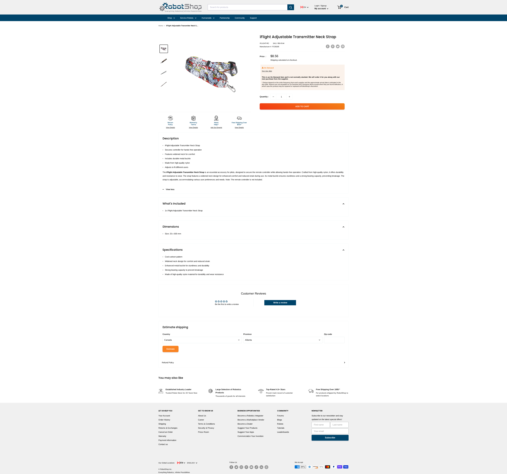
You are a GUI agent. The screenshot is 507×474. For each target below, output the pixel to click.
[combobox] (247, 7)
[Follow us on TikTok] (256, 467)
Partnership (225, 18)
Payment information (167, 440)
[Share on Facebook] (328, 46)
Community (240, 18)
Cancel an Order (165, 432)
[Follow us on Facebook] (231, 467)
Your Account (164, 416)
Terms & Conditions (206, 424)
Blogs (279, 420)
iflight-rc (264, 43)
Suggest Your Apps (246, 432)
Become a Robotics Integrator (250, 416)
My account (320, 8)
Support (253, 18)
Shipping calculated (278, 60)
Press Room (203, 432)
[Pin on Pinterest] (333, 46)
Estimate (170, 349)
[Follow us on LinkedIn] (261, 467)
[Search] (290, 7)
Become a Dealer (245, 424)
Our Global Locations (166, 463)
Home (160, 26)
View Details (170, 127)
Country (166, 334)
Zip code (328, 334)
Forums (280, 416)
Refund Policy (168, 362)
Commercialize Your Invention (250, 436)
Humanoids (207, 18)
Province (247, 334)
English (191, 463)
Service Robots (187, 18)
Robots (280, 424)
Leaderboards (283, 432)
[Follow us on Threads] (266, 467)
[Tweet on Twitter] (338, 46)
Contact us (163, 444)
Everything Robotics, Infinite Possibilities (174, 472)
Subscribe (330, 438)
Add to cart (302, 106)
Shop (169, 18)
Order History (164, 420)
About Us (202, 416)
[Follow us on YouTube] (251, 467)
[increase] (289, 96)
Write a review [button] (280, 302)
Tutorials (280, 428)
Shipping (162, 424)
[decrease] (273, 96)
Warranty (162, 436)
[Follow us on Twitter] (236, 467)
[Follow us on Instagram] (241, 467)
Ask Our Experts (216, 127)
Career (201, 420)
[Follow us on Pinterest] (246, 467)
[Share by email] (343, 46)
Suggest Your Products (247, 428)
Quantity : (264, 96)
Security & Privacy (206, 428)
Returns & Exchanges (167, 428)
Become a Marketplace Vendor (251, 420)
